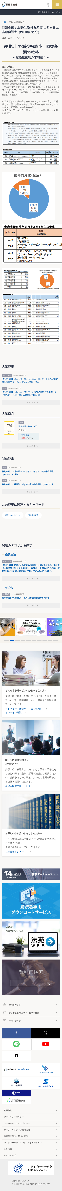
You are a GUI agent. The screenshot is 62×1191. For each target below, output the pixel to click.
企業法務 (10, 554)
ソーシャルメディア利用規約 (17, 1130)
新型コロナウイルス (12, 515)
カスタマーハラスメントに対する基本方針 (23, 1142)
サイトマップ (10, 1155)
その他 (9, 587)
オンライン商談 (13, 712)
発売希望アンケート (15, 851)
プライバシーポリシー (14, 1117)
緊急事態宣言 (33, 515)
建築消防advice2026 (28, 426)
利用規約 (8, 1110)
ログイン (56, 12)
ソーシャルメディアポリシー (17, 1123)
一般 (4, 22)
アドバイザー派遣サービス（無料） (23, 709)
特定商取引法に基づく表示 (16, 1136)
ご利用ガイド (15, 1005)
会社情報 (8, 1149)
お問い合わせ (15, 1021)
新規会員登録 (44, 12)
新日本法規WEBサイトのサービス (24, 1013)
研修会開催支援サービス (18, 786)
